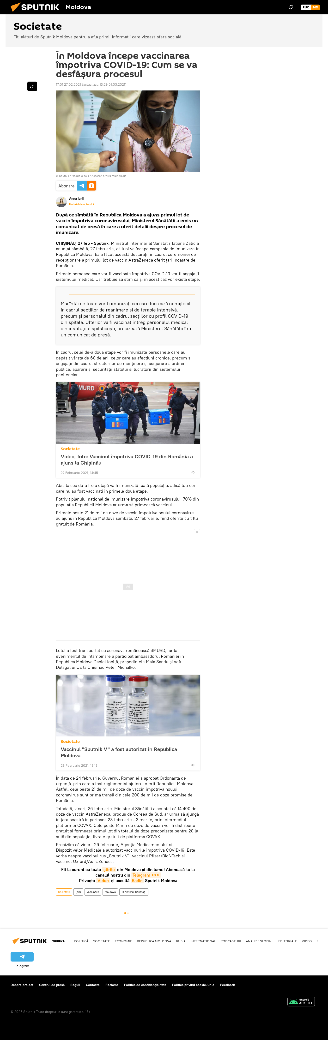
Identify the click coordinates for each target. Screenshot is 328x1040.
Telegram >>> (146, 875)
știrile (109, 869)
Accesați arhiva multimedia (108, 176)
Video (103, 880)
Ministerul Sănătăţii (133, 892)
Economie (123, 941)
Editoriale (287, 941)
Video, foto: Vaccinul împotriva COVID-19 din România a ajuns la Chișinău (127, 459)
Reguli (75, 985)
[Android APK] (301, 1002)
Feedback (227, 985)
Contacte (93, 985)
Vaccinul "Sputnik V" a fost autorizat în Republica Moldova (119, 752)
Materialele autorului (81, 204)
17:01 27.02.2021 (68, 84)
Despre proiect (22, 985)
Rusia (181, 941)
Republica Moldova (154, 941)
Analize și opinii (259, 941)
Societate (70, 449)
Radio (137, 880)
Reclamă (111, 985)
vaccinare (93, 892)
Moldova (110, 892)
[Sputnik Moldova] (37, 13)
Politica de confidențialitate (145, 985)
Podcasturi (231, 941)
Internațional (203, 941)
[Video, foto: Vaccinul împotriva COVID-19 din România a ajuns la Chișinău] (128, 413)
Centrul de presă (52, 985)
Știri (78, 892)
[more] (192, 472)
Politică (81, 941)
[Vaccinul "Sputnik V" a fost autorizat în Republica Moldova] (128, 705)
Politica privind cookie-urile (193, 985)
